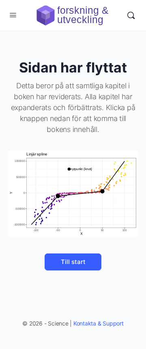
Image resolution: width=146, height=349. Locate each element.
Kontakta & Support (98, 323)
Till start (73, 262)
